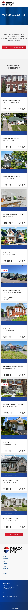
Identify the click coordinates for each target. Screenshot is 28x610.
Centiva (17, 608)
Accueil (6, 47)
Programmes (6, 568)
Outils (4, 566)
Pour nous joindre (18, 47)
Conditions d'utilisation (15, 605)
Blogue (5, 573)
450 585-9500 (8, 588)
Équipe (4, 561)
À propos (5, 563)
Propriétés (5, 558)
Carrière (5, 571)
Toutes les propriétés (14, 534)
